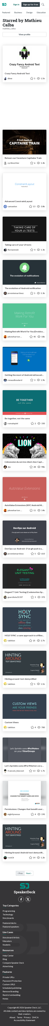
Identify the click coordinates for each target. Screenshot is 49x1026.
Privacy (27, 1017)
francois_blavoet (15, 770)
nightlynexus (13, 814)
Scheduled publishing (12, 988)
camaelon (12, 206)
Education (41, 12)
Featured (6, 12)
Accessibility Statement (24, 1020)
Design (29, 12)
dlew (9, 78)
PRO (23, 337)
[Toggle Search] (43, 4)
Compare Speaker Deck (13, 962)
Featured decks (9, 923)
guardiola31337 (15, 597)
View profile (24, 34)
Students (6, 944)
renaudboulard (14, 380)
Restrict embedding (11, 995)
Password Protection (12, 981)
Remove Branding (11, 991)
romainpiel (12, 423)
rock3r (10, 857)
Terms (19, 1017)
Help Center (8, 955)
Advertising (8, 966)
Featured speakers (11, 926)
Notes (5, 998)
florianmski (13, 249)
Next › (29, 873)
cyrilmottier (13, 163)
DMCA (35, 1017)
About (12, 1017)
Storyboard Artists (11, 937)
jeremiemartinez (15, 293)
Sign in (16, 4)
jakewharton (13, 336)
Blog (5, 959)
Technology (8, 914)
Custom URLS (9, 984)
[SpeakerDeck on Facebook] (21, 899)
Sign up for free (30, 4)
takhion (11, 640)
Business (18, 12)
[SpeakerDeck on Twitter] (28, 899)
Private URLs (8, 977)
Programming (9, 911)
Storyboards (8, 918)
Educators (7, 941)
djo (9, 467)
